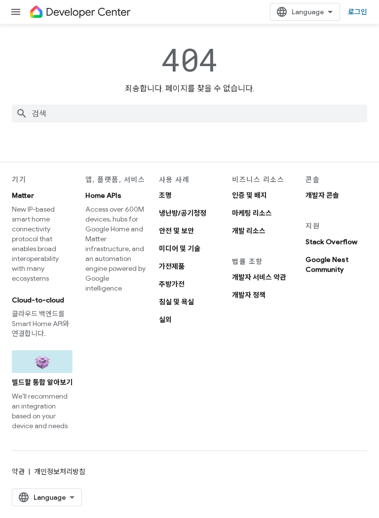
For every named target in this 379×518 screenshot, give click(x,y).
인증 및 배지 (249, 195)
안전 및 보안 (176, 230)
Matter (23, 195)
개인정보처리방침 (59, 472)
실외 (165, 319)
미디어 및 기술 (179, 248)
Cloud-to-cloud (38, 300)
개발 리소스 (248, 230)
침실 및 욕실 (176, 301)
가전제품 (172, 266)
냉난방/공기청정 (182, 213)
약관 (18, 472)
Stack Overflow (331, 241)
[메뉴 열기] (16, 12)
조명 (165, 195)
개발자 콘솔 (322, 195)
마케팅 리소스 (252, 213)
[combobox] (189, 113)
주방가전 (172, 284)
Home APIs (103, 195)
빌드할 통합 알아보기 (42, 382)
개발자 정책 (248, 295)
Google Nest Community (326, 264)
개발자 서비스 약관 (259, 277)
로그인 (357, 12)
